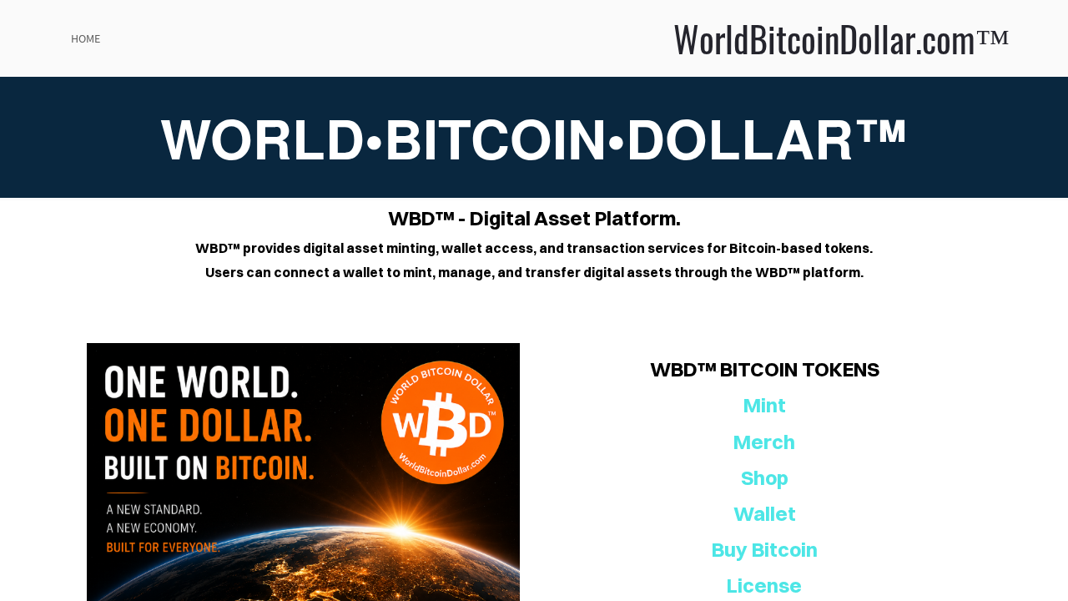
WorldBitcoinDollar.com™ (624, 38)
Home (85, 38)
